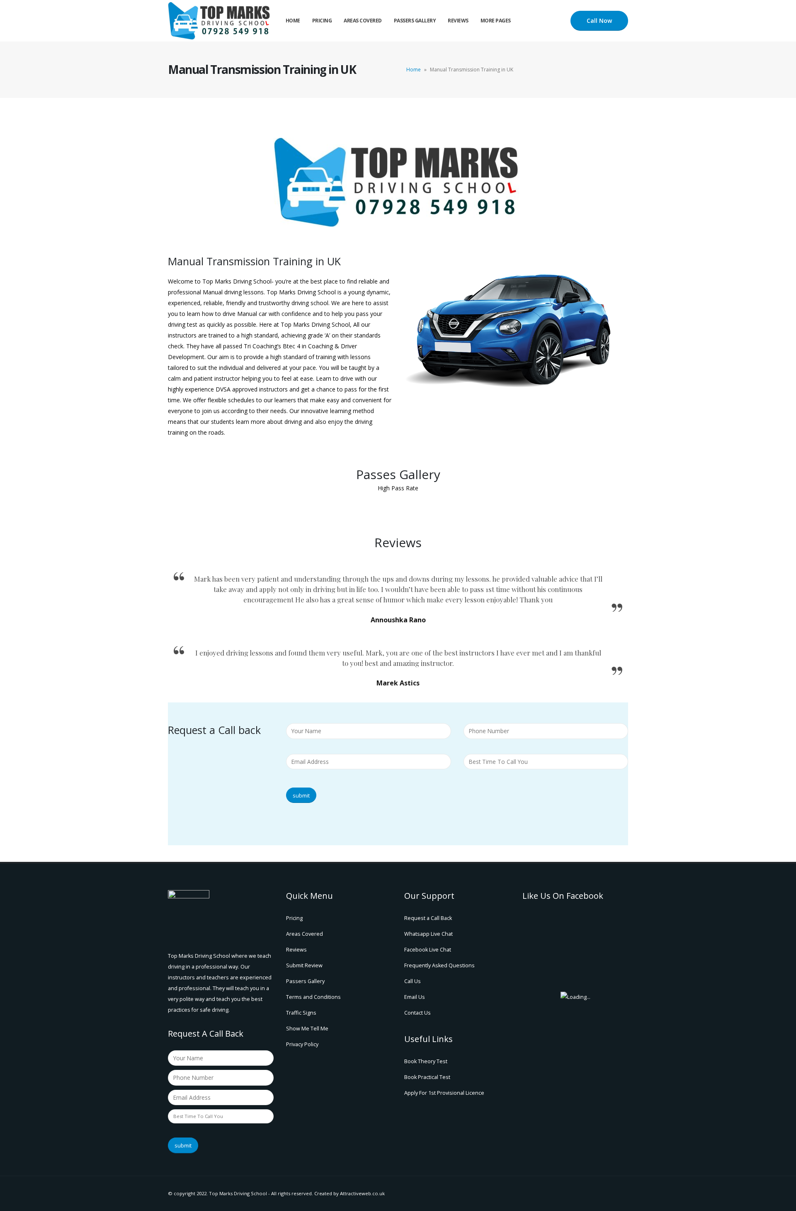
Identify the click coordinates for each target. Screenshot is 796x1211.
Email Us (414, 997)
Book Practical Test (427, 1077)
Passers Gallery (415, 20)
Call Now (599, 20)
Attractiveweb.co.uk (362, 1193)
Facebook (621, 1193)
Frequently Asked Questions (439, 965)
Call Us (412, 981)
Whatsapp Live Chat (428, 933)
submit (301, 795)
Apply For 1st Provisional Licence (444, 1092)
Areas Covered (363, 20)
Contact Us (417, 1012)
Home (293, 20)
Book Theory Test (425, 1061)
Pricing (322, 20)
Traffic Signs (301, 1012)
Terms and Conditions (313, 997)
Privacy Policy (302, 1044)
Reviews (458, 20)
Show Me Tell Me (307, 1028)
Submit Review (304, 965)
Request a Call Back (428, 918)
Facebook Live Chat (427, 949)
